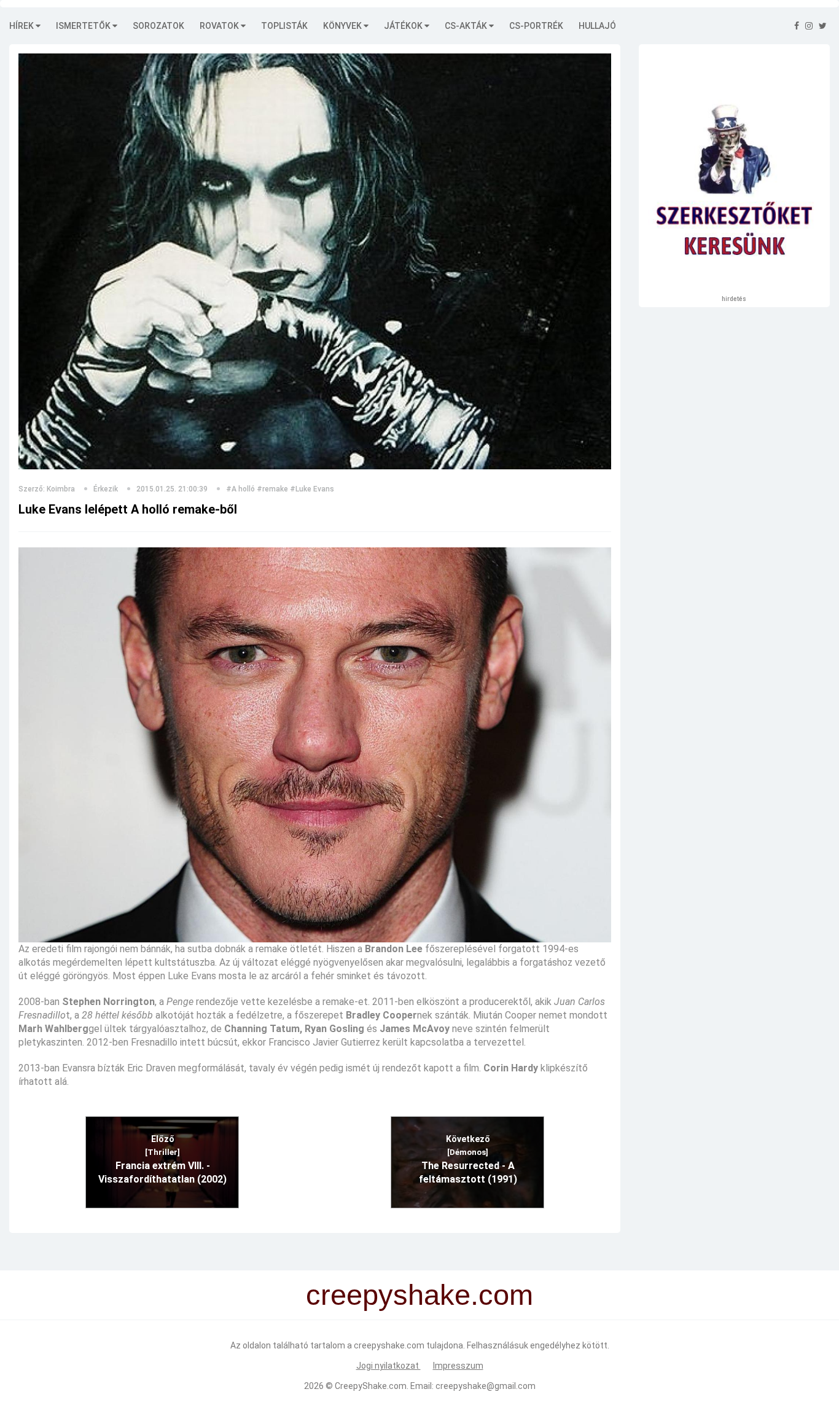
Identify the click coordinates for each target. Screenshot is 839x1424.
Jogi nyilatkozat (388, 1366)
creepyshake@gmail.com (485, 1386)
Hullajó (597, 26)
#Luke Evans (312, 489)
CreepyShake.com (371, 1386)
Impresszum (458, 1366)
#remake (272, 489)
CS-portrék (536, 26)
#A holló (240, 489)
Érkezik (105, 489)
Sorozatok (158, 26)
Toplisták (284, 26)
